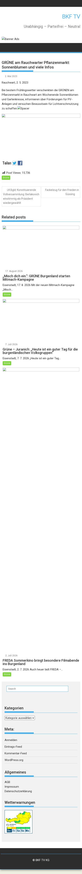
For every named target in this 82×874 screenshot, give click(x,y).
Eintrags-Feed (13, 746)
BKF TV (71, 16)
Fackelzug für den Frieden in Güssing (62, 192)
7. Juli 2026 (11, 344)
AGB (7, 782)
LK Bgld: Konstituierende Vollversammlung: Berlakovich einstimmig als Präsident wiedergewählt (21, 196)
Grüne (6, 177)
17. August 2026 (14, 271)
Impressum (12, 786)
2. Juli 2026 (11, 655)
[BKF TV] (5, 47)
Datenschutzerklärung (18, 791)
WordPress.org (14, 760)
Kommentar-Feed (16, 753)
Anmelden (11, 740)
